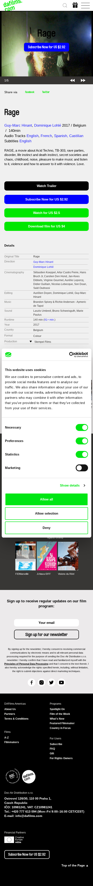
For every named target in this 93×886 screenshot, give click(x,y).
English (32, 136)
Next (83, 80)
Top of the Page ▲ (75, 865)
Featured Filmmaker (62, 723)
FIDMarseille (22, 574)
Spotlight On (57, 709)
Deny (46, 528)
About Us (10, 709)
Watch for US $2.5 (46, 213)
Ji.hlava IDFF (44, 574)
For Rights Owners (61, 758)
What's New (57, 718)
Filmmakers (11, 742)
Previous (72, 80)
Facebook (29, 92)
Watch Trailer (46, 186)
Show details (70, 485)
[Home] (13, 5)
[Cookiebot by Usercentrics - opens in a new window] (69, 355)
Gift (52, 753)
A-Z (6, 737)
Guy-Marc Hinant (18, 125)
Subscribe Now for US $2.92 (46, 47)
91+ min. (49, 319)
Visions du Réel (66, 574)
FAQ (52, 748)
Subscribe (56, 744)
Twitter (46, 92)
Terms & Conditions (16, 718)
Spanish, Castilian (68, 136)
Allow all (46, 499)
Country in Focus (60, 728)
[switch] (82, 440)
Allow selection (46, 513)
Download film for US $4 (46, 226)
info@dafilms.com (28, 816)
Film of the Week (60, 713)
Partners (9, 713)
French (46, 136)
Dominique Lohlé (47, 125)
